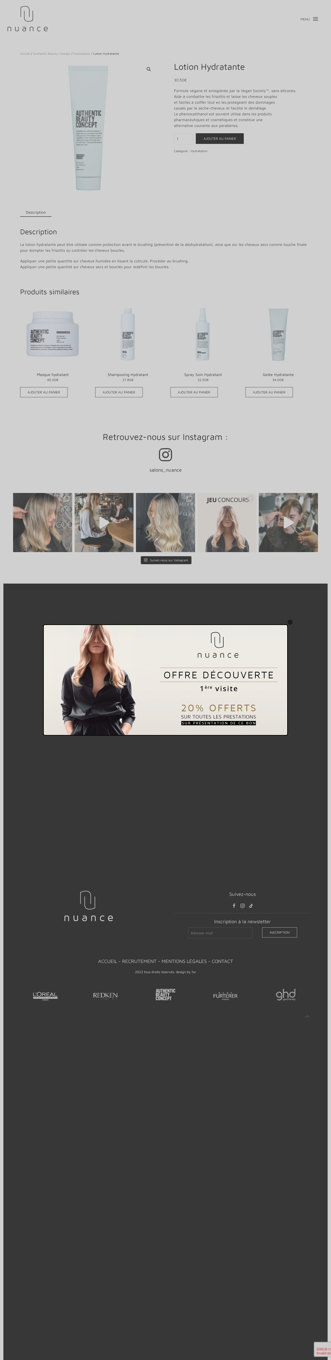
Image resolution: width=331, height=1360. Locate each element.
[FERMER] (290, 622)
